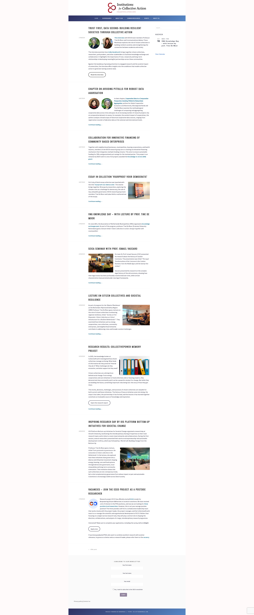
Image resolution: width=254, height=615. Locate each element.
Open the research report (99, 403)
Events (146, 18)
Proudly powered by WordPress (116, 611)
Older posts (93, 549)
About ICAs (119, 18)
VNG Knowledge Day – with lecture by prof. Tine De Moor (170, 43)
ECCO (132, 499)
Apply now (94, 529)
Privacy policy (78, 601)
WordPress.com (143, 611)
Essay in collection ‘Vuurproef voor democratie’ (117, 176)
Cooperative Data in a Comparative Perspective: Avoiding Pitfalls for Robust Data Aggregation (131, 100)
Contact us (86, 601)
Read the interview (97, 75)
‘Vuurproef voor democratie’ (104, 185)
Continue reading (95, 125)
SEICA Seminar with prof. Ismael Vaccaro (112, 248)
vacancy (146, 537)
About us (156, 18)
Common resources (133, 18)
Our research (106, 18)
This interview (119, 38)
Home (96, 18)
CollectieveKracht (114, 52)
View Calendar (160, 54)
